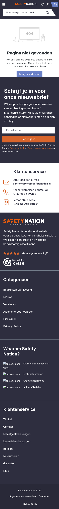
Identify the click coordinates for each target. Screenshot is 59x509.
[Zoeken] (47, 12)
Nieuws (7, 297)
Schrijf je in (28, 139)
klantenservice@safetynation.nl (31, 183)
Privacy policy (29, 503)
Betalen (8, 448)
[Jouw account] (47, 4)
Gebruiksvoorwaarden (39, 148)
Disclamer (44, 496)
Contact (8, 426)
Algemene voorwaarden (23, 496)
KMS (6, 470)
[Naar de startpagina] (25, 4)
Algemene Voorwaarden (18, 311)
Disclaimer (9, 319)
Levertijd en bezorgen (16, 441)
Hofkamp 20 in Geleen (25, 203)
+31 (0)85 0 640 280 (24, 193)
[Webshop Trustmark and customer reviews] (14, 262)
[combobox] (23, 12)
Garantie (8, 463)
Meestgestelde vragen (16, 434)
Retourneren (11, 456)
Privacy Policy (12, 326)
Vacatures (9, 304)
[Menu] (4, 4)
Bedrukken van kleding (17, 289)
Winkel (7, 419)
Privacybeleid (17, 148)
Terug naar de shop (29, 74)
